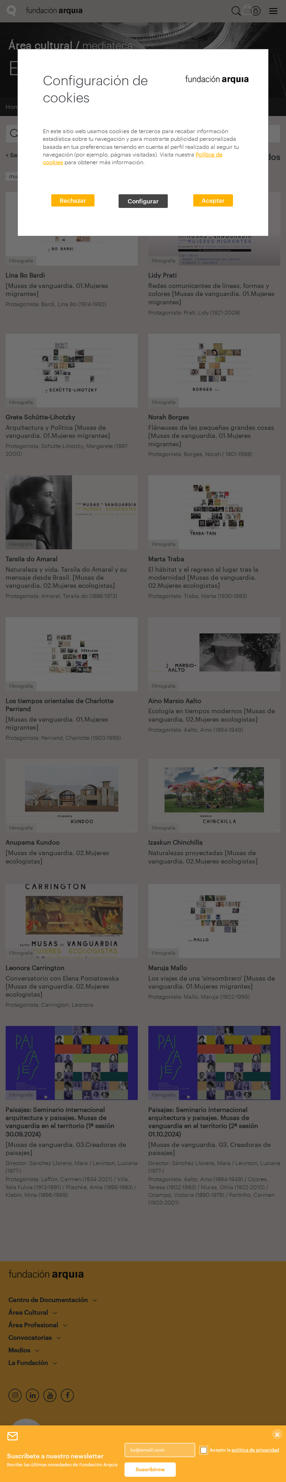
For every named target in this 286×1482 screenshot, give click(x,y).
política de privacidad (255, 1450)
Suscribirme (150, 1469)
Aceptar (213, 200)
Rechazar (73, 200)
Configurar (143, 200)
